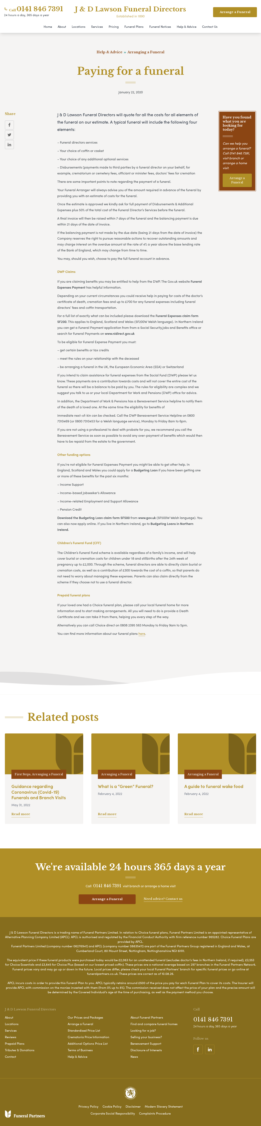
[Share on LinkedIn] (9, 144)
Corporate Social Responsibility (113, 1113)
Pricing (114, 26)
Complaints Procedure (155, 1113)
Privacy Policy (88, 1106)
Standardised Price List (84, 1030)
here (141, 633)
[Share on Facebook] (9, 125)
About (62, 26)
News (134, 1056)
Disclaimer (133, 1106)
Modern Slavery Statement (164, 1106)
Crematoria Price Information (88, 1037)
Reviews (10, 1037)
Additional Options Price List (88, 1043)
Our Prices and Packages (85, 1017)
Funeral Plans (134, 26)
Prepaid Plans (14, 1043)
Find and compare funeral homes (154, 1024)
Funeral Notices (160, 26)
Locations (78, 26)
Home (48, 26)
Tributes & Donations (19, 1050)
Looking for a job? (143, 1030)
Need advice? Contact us (163, 899)
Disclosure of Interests (146, 1050)
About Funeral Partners (146, 1017)
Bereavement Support (145, 1043)
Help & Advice (186, 26)
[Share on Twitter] (9, 134)
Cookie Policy (112, 1106)
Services (97, 26)
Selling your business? (146, 1037)
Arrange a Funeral (237, 180)
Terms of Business (80, 1050)
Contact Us (210, 26)
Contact (10, 1056)
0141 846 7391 (40, 9)
